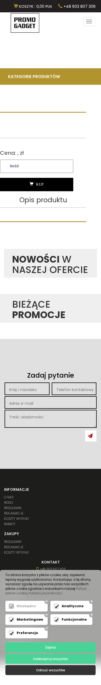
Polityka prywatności (45, 593)
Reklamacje (13, 513)
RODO (8, 502)
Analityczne (72, 606)
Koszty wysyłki (16, 518)
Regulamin (12, 508)
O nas (8, 497)
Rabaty (9, 524)
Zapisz (50, 647)
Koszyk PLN (35, 6)
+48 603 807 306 (79, 6)
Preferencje (27, 633)
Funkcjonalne (74, 619)
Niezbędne (26, 606)
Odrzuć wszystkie (50, 670)
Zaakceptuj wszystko (50, 659)
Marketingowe (30, 619)
